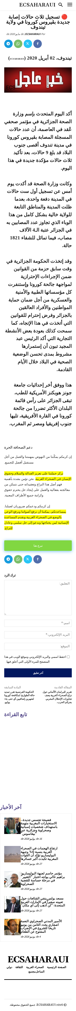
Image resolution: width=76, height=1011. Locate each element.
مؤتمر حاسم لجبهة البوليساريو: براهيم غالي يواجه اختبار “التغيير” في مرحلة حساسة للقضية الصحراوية (43, 878)
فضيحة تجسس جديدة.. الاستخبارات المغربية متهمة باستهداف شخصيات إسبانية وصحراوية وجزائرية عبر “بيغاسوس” (39, 827)
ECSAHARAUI (33, 34)
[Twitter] (28, 44)
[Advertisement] (38, 760)
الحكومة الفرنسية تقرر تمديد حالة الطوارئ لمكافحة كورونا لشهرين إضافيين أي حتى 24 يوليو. (19, 697)
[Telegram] (8, 44)
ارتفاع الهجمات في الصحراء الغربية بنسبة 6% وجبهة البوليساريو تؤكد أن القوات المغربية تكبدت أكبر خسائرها (39, 853)
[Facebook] (37, 44)
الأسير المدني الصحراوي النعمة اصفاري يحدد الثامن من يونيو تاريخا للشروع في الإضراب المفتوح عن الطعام (41, 926)
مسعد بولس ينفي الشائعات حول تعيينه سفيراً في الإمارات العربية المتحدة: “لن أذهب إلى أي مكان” (43, 901)
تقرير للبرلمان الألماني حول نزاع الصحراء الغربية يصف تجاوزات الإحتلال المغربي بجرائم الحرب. (57, 697)
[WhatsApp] (18, 44)
